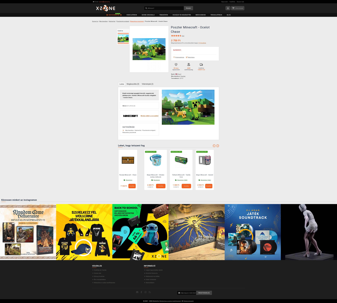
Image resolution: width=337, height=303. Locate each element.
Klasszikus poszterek (129, 132)
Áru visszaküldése (100, 279)
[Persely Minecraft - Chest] (128, 160)
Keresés (188, 8)
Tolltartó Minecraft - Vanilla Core (181, 176)
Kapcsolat (225, 1)
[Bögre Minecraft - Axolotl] (204, 160)
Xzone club (240, 1)
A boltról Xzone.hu (152, 273)
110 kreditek (202, 43)
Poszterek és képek (149, 130)
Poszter (183, 76)
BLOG (229, 15)
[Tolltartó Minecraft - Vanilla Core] (181, 160)
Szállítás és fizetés (100, 270)
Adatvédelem (150, 282)
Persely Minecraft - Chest (127, 175)
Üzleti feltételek (151, 279)
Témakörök (163, 15)
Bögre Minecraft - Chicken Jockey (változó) (155, 176)
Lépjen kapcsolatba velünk (154, 270)
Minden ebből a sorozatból (149, 116)
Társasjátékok (216, 15)
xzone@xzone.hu (102, 1)
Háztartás (138, 130)
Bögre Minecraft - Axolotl (204, 175)
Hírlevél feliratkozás (204, 293)
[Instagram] (145, 292)
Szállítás (232, 1)
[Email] (137, 292)
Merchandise (201, 15)
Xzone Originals (148, 15)
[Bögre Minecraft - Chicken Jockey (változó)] (155, 160)
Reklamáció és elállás (153, 276)
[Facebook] (141, 292)
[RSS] (149, 292)
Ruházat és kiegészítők (182, 15)
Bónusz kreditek (99, 276)
